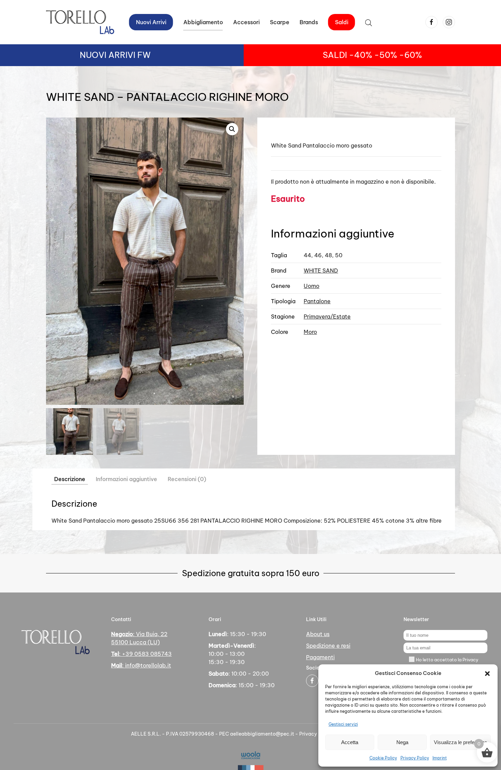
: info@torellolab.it (141, 665)
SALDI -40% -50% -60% (372, 55)
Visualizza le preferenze (460, 742)
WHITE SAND (321, 270)
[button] (487, 673)
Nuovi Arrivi (151, 22)
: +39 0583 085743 (141, 653)
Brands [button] (309, 22)
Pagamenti (320, 657)
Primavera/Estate (327, 316)
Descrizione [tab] (69, 479)
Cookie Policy (383, 757)
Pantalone (317, 301)
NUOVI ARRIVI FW (115, 55)
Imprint (439, 757)
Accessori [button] (246, 22)
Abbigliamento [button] (203, 22)
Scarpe (279, 22)
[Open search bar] (368, 22)
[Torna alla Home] (80, 22)
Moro (310, 331)
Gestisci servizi (343, 724)
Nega (402, 742)
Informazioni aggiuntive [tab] (126, 479)
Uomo (311, 285)
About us (318, 634)
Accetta (349, 742)
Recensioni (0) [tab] (187, 479)
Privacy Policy (414, 757)
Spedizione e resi (328, 645)
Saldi (341, 22)
